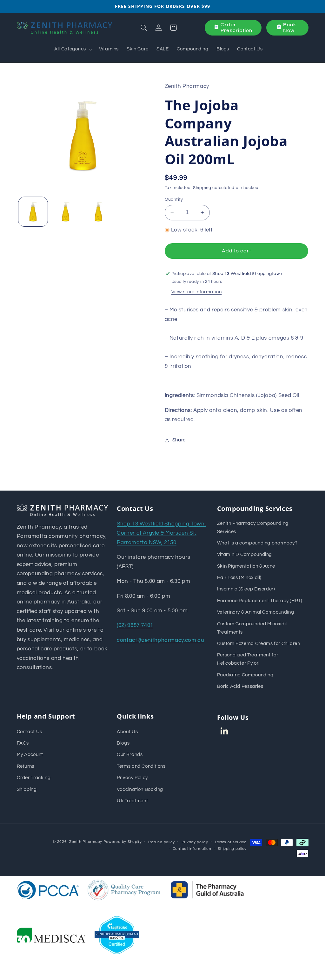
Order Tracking (34, 777)
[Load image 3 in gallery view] (98, 211)
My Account (30, 754)
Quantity (174, 199)
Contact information (192, 848)
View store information (196, 292)
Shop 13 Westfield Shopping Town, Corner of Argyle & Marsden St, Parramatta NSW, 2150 (161, 533)
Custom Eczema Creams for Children (258, 643)
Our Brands (130, 754)
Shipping (202, 188)
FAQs (23, 743)
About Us (127, 731)
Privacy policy (195, 842)
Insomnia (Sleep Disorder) (246, 589)
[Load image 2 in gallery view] (65, 211)
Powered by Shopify (122, 842)
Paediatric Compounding (245, 675)
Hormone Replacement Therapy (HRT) (259, 600)
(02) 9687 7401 (135, 625)
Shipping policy (232, 848)
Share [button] (179, 440)
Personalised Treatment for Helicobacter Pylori (247, 659)
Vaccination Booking (140, 789)
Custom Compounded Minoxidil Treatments (252, 628)
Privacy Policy (132, 777)
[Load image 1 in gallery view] (33, 211)
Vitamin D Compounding (244, 554)
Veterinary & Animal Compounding (255, 612)
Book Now (289, 27)
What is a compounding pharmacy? (257, 543)
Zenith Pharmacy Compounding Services (253, 527)
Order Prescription (236, 27)
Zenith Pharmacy (86, 842)
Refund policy (161, 842)
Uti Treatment (132, 800)
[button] (72, 49)
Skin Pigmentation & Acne (246, 566)
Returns (25, 766)
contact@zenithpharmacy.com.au (160, 640)
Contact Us (29, 731)
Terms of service (231, 842)
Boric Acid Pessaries (240, 686)
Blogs (123, 743)
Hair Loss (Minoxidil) (239, 577)
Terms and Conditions (141, 766)
